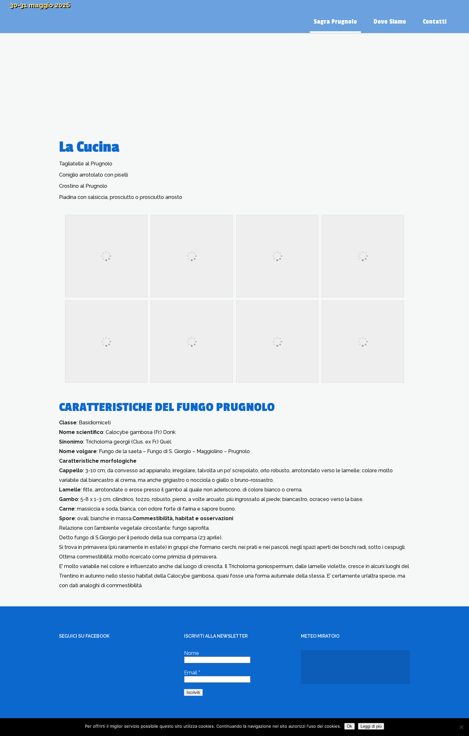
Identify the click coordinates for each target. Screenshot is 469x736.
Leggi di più (371, 726)
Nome (191, 653)
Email (192, 673)
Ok (349, 726)
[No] (461, 727)
